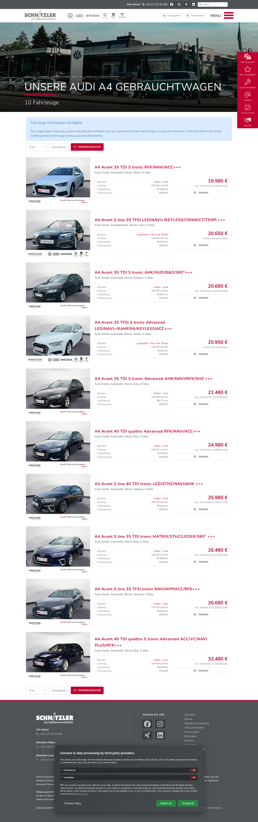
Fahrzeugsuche (248, 62)
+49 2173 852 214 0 (51, 759)
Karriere (247, 125)
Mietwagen (191, 736)
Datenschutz (215, 807)
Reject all (166, 803)
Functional (69, 770)
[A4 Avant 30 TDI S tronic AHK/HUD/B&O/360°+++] (58, 286)
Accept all (188, 803)
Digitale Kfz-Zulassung (197, 723)
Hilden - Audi (161, 181)
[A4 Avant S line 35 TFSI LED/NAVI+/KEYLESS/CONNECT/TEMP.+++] (58, 233)
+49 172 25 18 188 (156, 4)
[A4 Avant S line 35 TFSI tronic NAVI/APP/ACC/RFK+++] (58, 602)
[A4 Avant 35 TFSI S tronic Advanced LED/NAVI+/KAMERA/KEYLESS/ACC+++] (58, 339)
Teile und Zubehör (194, 727)
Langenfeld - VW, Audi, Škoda (152, 234)
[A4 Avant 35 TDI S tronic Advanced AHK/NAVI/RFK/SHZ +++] (58, 392)
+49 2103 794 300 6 (51, 746)
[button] (36, 147)
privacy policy (82, 794)
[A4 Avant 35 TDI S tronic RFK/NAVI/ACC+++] (58, 181)
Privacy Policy (72, 803)
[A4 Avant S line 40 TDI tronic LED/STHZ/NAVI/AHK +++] (58, 497)
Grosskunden (192, 732)
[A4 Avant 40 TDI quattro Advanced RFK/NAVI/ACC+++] (58, 445)
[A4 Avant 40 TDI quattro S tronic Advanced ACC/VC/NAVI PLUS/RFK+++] (58, 656)
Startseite (190, 714)
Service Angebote (247, 87)
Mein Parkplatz (197, 15)
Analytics (69, 777)
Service (188, 719)
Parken (203, 192)
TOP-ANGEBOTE (248, 74)
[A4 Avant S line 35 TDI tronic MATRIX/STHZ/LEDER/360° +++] (58, 550)
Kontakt (247, 100)
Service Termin (247, 112)
